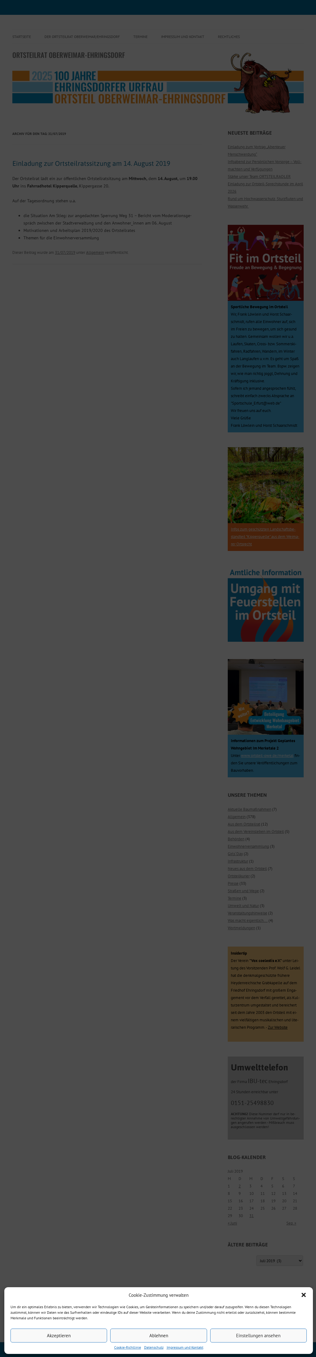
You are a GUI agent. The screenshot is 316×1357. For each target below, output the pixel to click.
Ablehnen (158, 1335)
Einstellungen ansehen (258, 1335)
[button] (304, 1295)
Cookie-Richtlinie (127, 1347)
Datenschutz (154, 1347)
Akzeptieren (59, 1335)
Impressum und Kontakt (185, 1347)
